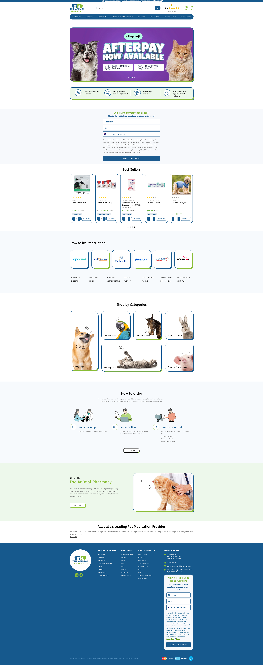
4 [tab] (130, 77)
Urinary (127, 278)
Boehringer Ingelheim (127, 554)
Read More (131, 450)
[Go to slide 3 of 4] (132, 227)
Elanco (123, 560)
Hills (122, 563)
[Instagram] (81, 575)
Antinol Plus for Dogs (104, 203)
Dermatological (183, 278)
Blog (139, 572)
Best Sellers (76, 17)
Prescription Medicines (122, 17)
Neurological (165, 281)
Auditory (127, 281)
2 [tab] (126, 77)
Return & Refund (143, 566)
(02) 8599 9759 (171, 554)
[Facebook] (76, 575)
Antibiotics (75, 278)
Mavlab (123, 569)
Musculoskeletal (148, 278)
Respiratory (93, 278)
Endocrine (75, 281)
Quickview (82, 185)
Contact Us (141, 557)
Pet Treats (154, 17)
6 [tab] (134, 77)
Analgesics (110, 278)
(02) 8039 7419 (171, 562)
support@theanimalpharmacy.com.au (179, 566)
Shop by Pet (102, 17)
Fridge (91, 281)
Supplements (169, 17)
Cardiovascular (166, 278)
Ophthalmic (181, 281)
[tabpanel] (131, 55)
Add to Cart (86, 218)
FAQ (139, 569)
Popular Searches (103, 575)
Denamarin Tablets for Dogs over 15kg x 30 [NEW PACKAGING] (131, 205)
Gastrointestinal (113, 281)
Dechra (123, 557)
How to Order (185, 17)
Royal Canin (124, 572)
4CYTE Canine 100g (79, 203)
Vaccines (145, 281)
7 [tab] (136, 77)
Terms (140, 152)
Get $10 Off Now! (131, 158)
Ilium (122, 566)
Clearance (89, 17)
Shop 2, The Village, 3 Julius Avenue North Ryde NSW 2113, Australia (179, 571)
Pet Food (140, 17)
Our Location (142, 560)
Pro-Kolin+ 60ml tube (154, 203)
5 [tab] (132, 77)
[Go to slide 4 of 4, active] (135, 227)
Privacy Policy (132, 152)
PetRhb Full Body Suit (179, 203)
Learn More (77, 505)
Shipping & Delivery (144, 563)
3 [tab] (128, 77)
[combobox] (128, 8)
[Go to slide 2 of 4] (130, 227)
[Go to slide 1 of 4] (128, 227)
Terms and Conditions (145, 575)
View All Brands (125, 575)
